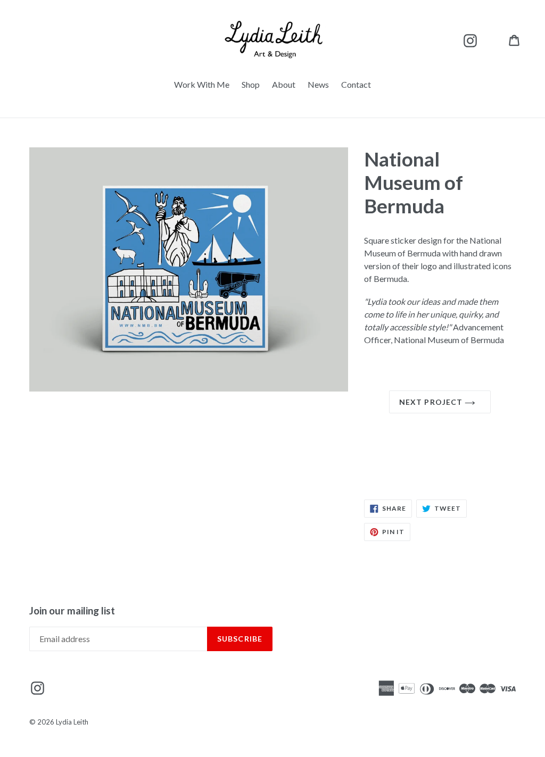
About (283, 84)
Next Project (432, 401)
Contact (356, 84)
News (318, 84)
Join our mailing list (72, 611)
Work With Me (201, 84)
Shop (251, 84)
